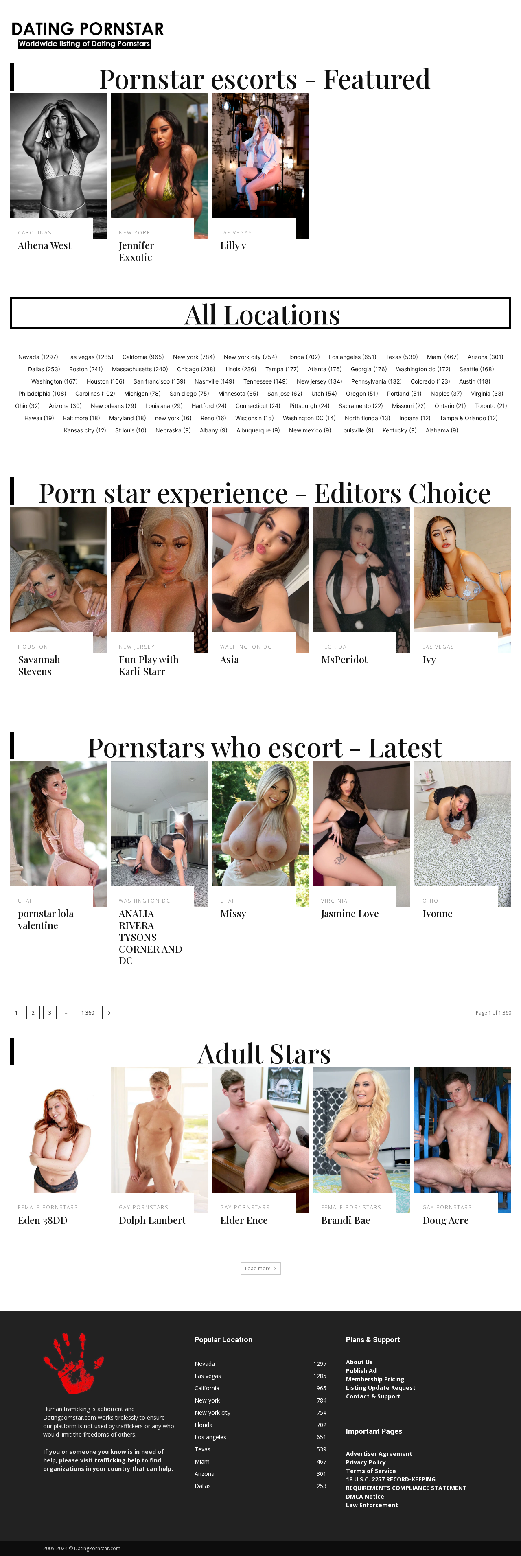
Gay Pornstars (144, 1207)
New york (135, 232)
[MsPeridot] (361, 580)
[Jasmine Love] (361, 834)
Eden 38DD (43, 1219)
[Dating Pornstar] (87, 37)
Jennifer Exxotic (136, 251)
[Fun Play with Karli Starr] (159, 580)
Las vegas (236, 232)
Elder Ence (244, 1219)
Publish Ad (361, 1370)
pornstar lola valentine (46, 919)
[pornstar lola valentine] (58, 834)
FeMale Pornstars (48, 1207)
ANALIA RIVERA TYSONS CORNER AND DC (150, 936)
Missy (233, 913)
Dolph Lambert (152, 1219)
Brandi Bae (345, 1219)
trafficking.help (117, 1460)
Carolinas (35, 232)
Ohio (430, 901)
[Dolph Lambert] (159, 1140)
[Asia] (260, 580)
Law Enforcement (372, 1505)
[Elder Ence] (260, 1140)
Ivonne (437, 913)
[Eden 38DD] (58, 1140)
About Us (359, 1362)
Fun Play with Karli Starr (149, 665)
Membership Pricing (375, 1379)
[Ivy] (462, 580)
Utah (26, 901)
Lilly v (233, 245)
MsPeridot (344, 659)
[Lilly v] (260, 166)
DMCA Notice (365, 1496)
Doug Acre (445, 1219)
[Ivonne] (462, 834)
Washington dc (246, 646)
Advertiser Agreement (379, 1453)
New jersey (137, 646)
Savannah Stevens (39, 665)
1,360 (87, 1012)
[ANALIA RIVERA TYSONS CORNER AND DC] (159, 834)
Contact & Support (373, 1396)
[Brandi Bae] (361, 1140)
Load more (258, 1268)
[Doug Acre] (462, 1140)
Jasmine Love (350, 913)
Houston (33, 646)
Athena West (44, 245)
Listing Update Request (381, 1388)
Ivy (429, 659)
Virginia (334, 901)
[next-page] (109, 1012)
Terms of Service (371, 1471)
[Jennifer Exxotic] (159, 166)
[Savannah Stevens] (58, 580)
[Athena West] (58, 166)
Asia (229, 659)
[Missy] (260, 834)
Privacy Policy (366, 1462)
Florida (334, 646)
